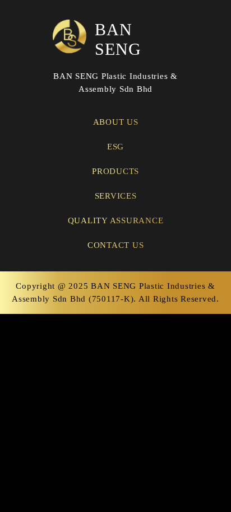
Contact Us (115, 245)
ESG (115, 146)
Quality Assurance (116, 220)
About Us (115, 122)
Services (116, 195)
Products (115, 171)
